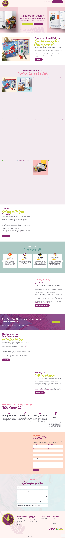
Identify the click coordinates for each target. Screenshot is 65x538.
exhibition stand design (11, 231)
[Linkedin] (54, 529)
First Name (35, 444)
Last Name (50, 444)
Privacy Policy (40, 536)
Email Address (36, 452)
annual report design (42, 389)
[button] (62, 261)
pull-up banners (20, 231)
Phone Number (51, 448)
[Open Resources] (54, 5)
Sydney (44, 302)
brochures (49, 389)
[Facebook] (50, 529)
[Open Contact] (62, 5)
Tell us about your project (38, 461)
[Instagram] (52, 529)
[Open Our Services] (39, 5)
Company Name (36, 448)
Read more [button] (10, 266)
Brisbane (36, 302)
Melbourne (48, 302)
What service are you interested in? (40, 457)
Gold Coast (40, 302)
